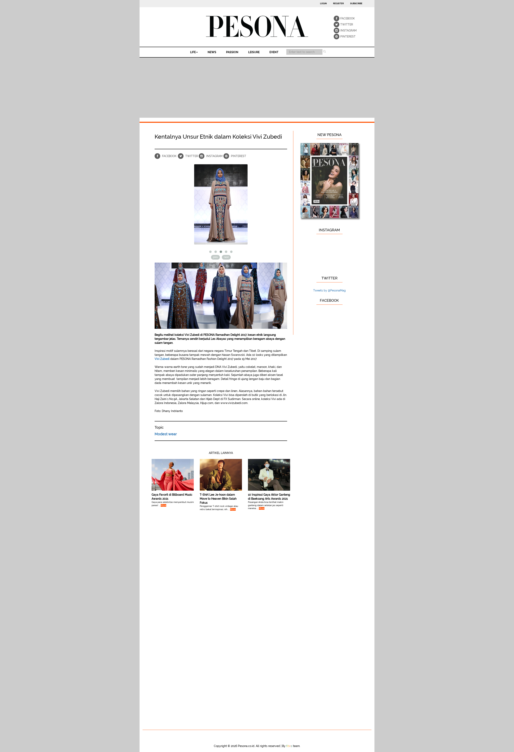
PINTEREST (343, 36)
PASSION (232, 52)
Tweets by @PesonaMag (329, 290)
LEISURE (254, 52)
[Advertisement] (257, 88)
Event (273, 52)
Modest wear (166, 434)
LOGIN (323, 3)
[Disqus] (221, 571)
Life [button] (193, 52)
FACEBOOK (343, 18)
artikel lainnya (221, 453)
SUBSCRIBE (356, 3)
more (163, 505)
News (212, 52)
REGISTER (338, 3)
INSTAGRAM (343, 30)
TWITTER (343, 24)
